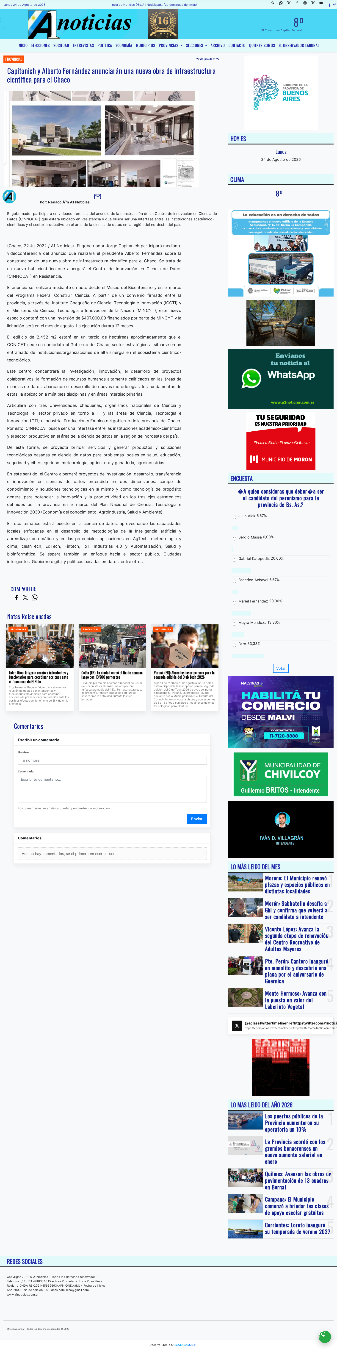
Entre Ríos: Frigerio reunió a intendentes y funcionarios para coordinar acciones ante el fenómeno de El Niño (38, 677)
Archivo (218, 45)
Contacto (237, 45)
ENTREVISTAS (83, 45)
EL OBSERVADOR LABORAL (299, 45)
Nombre (23, 752)
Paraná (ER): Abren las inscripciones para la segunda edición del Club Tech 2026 (184, 675)
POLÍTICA (105, 45)
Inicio (23, 45)
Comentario (25, 771)
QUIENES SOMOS (262, 45)
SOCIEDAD (61, 45)
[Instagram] (307, 4)
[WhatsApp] (283, 4)
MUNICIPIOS (145, 45)
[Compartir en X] (25, 598)
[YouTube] (323, 4)
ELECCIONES (40, 45)
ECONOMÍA (124, 45)
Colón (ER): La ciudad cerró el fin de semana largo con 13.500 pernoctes (112, 675)
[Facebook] (299, 4)
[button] (275, 4)
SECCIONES (195, 45)
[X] (291, 4)
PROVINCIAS (169, 45)
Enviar (196, 818)
